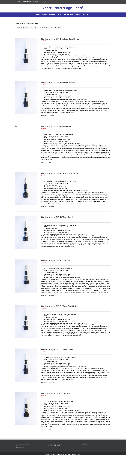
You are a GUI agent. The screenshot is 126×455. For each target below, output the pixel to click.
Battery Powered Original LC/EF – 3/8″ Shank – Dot (55, 393)
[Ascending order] (35, 27)
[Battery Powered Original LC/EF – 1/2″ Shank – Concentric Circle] (26, 188)
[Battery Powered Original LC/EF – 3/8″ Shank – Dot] (26, 408)
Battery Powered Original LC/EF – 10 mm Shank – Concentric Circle (60, 39)
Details (52, 72)
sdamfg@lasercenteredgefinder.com (41, 1)
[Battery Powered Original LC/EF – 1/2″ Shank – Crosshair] (26, 232)
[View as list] (59, 27)
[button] (87, 14)
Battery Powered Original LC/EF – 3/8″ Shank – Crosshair (57, 350)
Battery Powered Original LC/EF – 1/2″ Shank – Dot (55, 260)
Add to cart (44, 72)
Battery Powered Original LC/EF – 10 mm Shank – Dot (56, 126)
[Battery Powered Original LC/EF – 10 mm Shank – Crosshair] (26, 97)
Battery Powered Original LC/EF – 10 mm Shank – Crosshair (58, 82)
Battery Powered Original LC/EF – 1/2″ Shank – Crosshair (57, 217)
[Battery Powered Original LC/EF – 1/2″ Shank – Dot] (26, 275)
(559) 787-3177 (55, 446)
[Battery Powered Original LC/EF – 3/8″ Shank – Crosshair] (26, 365)
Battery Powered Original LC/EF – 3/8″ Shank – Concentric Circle (59, 306)
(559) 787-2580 (57, 444)
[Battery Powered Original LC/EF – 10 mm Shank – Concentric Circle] (26, 54)
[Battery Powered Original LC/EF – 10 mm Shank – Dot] (26, 141)
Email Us (86, 444)
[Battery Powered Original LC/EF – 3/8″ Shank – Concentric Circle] (26, 321)
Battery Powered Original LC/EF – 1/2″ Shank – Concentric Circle (59, 173)
